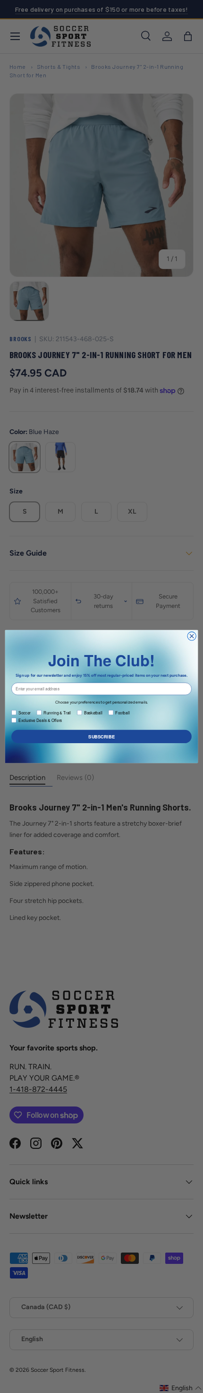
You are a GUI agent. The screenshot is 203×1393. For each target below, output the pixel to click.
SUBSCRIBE (101, 736)
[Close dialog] (191, 636)
